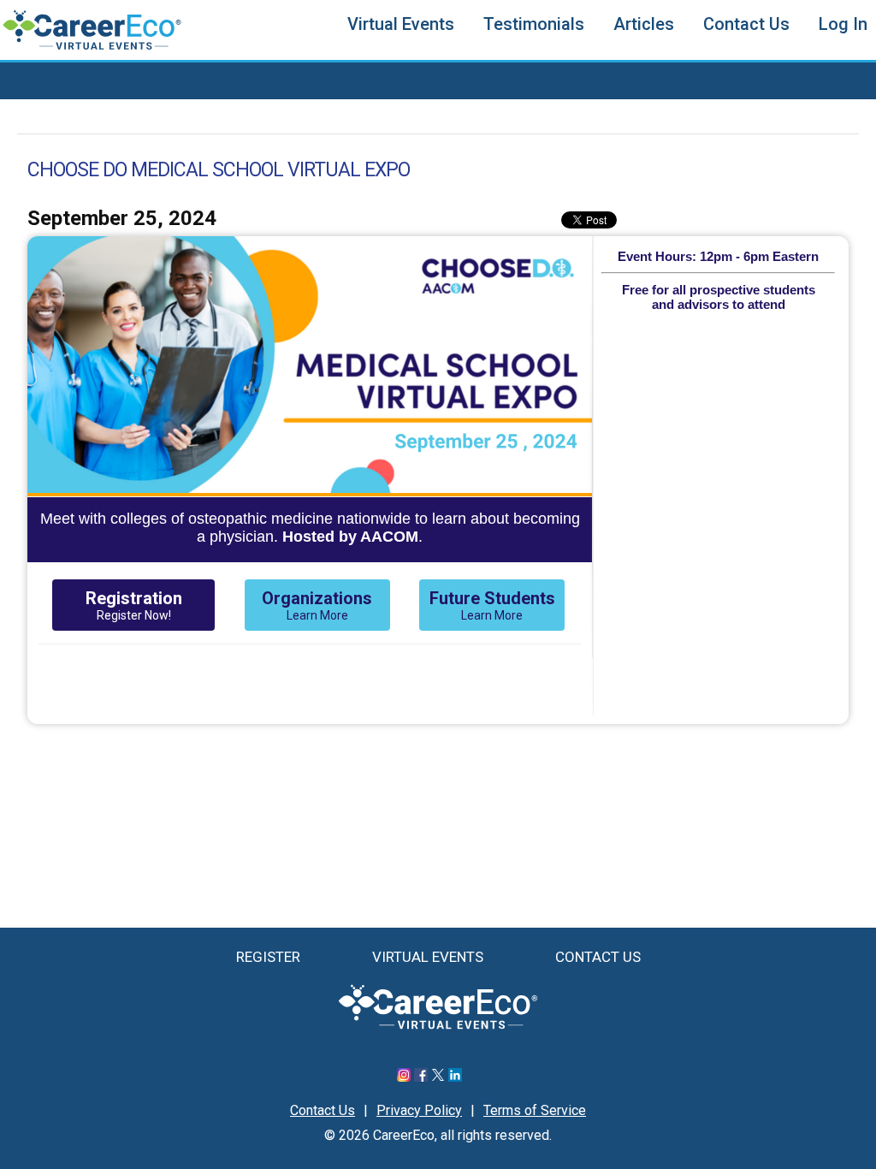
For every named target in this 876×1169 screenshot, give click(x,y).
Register (268, 956)
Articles (643, 24)
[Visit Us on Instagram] (404, 1077)
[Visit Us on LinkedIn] (455, 1077)
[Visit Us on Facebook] (421, 1077)
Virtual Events (400, 24)
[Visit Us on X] (438, 1077)
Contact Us (746, 24)
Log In (843, 24)
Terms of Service (534, 1110)
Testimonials (533, 24)
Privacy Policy (419, 1110)
